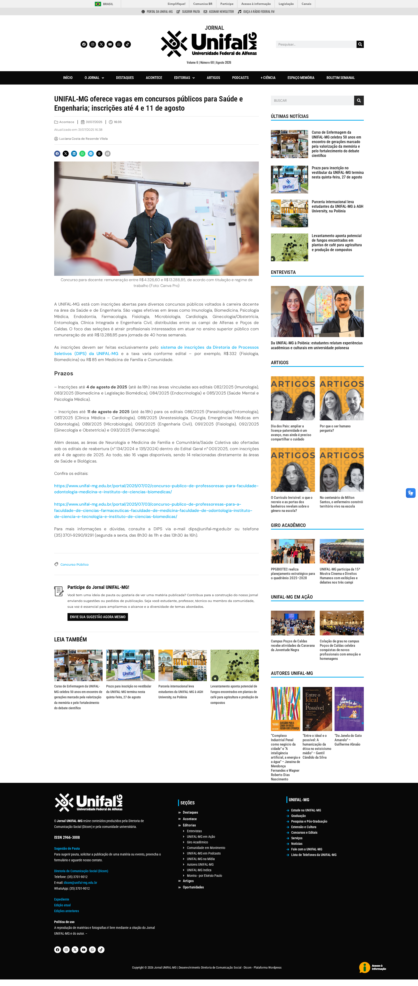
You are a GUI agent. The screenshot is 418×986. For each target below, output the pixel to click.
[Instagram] (92, 44)
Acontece (66, 122)
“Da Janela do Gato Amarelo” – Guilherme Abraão (348, 740)
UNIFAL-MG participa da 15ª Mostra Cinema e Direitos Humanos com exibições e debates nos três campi (340, 576)
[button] (94, 77)
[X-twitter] (101, 44)
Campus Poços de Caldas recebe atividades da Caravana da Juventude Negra (293, 645)
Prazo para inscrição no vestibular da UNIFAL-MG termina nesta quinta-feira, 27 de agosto (128, 691)
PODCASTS (240, 78)
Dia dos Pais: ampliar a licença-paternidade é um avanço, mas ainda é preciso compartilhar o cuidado (291, 432)
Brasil (108, 4)
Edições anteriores (66, 911)
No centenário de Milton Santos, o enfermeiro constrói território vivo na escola (341, 501)
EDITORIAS (182, 78)
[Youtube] (110, 44)
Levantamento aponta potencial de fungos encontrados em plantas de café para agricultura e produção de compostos (337, 242)
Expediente (61, 899)
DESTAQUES (125, 78)
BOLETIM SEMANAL (341, 78)
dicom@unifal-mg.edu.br (80, 883)
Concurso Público (74, 564)
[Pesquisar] (360, 44)
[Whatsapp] (118, 44)
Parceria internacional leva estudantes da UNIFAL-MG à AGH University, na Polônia (180, 691)
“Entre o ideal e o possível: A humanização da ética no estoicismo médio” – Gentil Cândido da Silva (317, 746)
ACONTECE (154, 78)
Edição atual (62, 905)
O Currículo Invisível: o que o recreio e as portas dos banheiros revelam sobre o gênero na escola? (292, 504)
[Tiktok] (127, 44)
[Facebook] (84, 44)
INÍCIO (68, 78)
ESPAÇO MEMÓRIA (301, 78)
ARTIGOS (213, 78)
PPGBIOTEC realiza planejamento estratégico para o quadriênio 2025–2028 (293, 573)
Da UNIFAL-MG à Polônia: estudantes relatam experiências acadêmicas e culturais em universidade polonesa (317, 345)
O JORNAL (92, 78)
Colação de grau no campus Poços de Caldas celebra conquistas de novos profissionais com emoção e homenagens (340, 650)
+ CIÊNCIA (268, 78)
